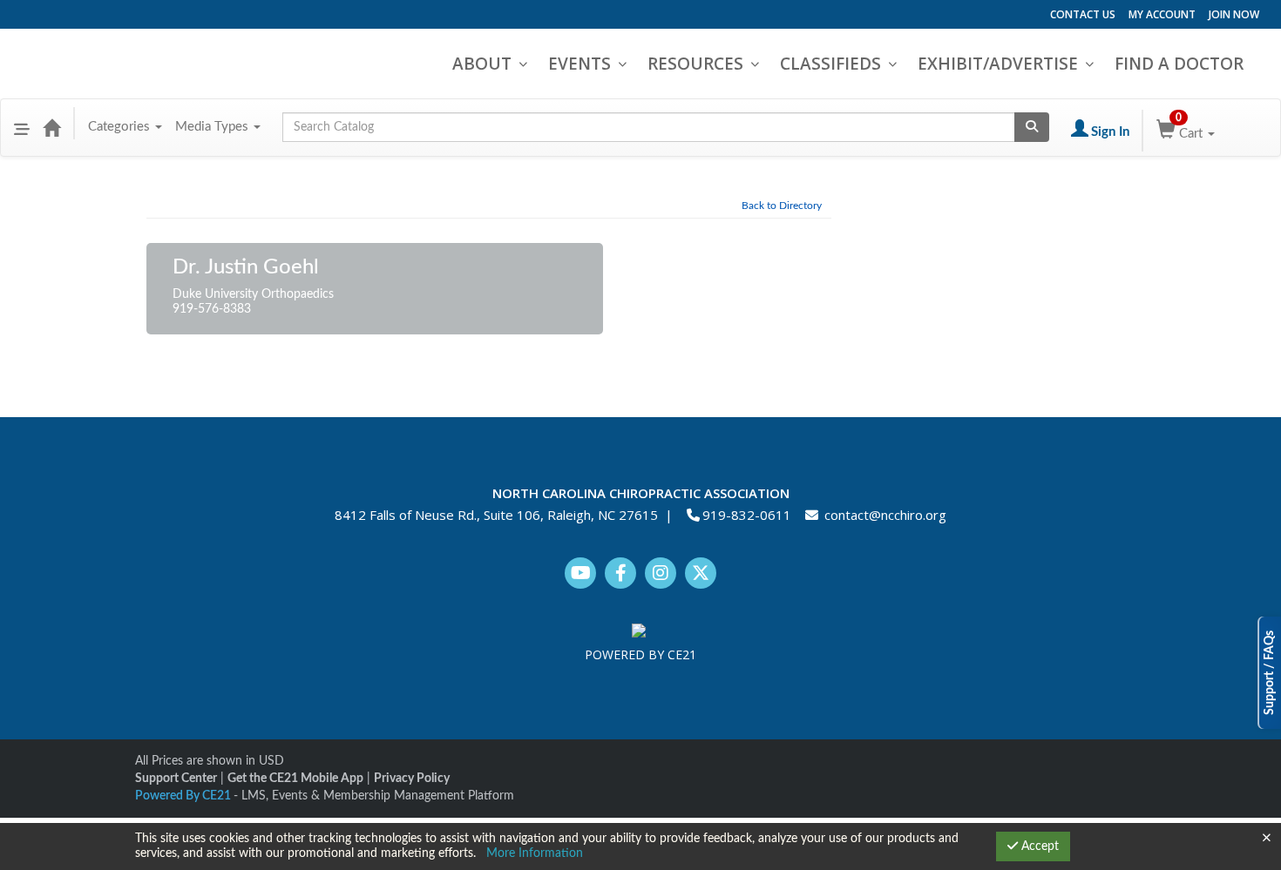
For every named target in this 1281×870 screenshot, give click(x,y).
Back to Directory (782, 205)
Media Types (213, 126)
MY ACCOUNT (1162, 14)
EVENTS (579, 63)
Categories (120, 126)
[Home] (51, 127)
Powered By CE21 (184, 796)
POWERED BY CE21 (640, 654)
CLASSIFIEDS (830, 63)
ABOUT (482, 63)
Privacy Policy (412, 778)
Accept (1038, 846)
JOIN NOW (1234, 14)
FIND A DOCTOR (1179, 63)
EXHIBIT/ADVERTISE (998, 63)
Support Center (176, 778)
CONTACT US (1082, 14)
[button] (22, 127)
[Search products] (1031, 127)
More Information (534, 853)
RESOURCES (695, 63)
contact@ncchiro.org (885, 514)
